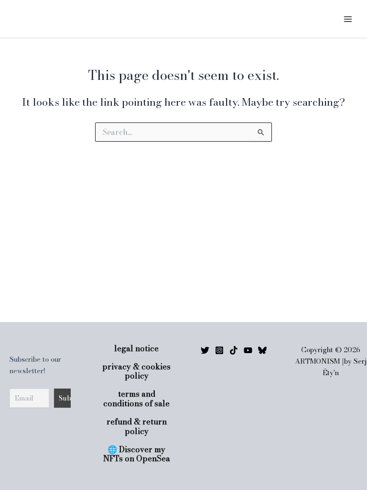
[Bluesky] (262, 350)
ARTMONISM (45, 18)
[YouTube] (248, 350)
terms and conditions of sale (136, 399)
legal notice (136, 349)
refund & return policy (137, 426)
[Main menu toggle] (347, 18)
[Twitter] (205, 350)
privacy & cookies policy (136, 371)
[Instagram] (219, 350)
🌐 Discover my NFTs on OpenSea (136, 454)
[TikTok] (233, 350)
